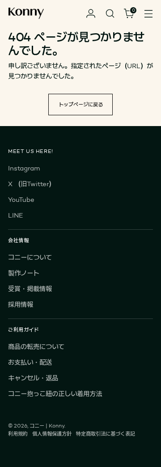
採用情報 (20, 304)
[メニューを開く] (148, 13)
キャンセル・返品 (33, 378)
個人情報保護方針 (52, 434)
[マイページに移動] (90, 13)
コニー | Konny (47, 426)
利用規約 (18, 434)
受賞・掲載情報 (30, 288)
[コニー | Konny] (26, 14)
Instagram (24, 168)
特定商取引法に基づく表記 (105, 434)
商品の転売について (36, 346)
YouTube (21, 199)
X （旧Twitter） (31, 183)
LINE (15, 215)
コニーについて (30, 257)
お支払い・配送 (30, 362)
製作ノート (23, 273)
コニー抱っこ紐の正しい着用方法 (55, 393)
